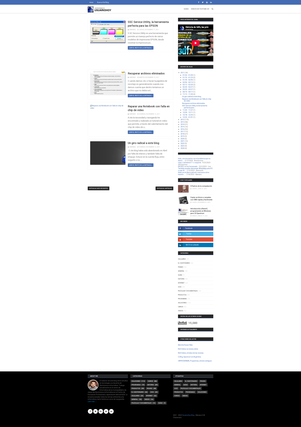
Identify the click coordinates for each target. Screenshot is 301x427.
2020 (183, 139)
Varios (180, 307)
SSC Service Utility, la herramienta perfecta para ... (194, 107)
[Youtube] (106, 411)
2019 (183, 136)
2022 (183, 143)
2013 (183, 122)
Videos (180, 311)
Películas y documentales (188, 291)
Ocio (179, 287)
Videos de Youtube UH (200, 9)
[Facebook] (90, 411)
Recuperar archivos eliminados (146, 73)
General (181, 271)
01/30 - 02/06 (188, 80)
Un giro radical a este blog (143, 143)
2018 (183, 134)
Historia (181, 279)
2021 (183, 141)
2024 (183, 148)
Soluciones (182, 303)
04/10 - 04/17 (188, 92)
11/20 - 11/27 (188, 110)
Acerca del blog (103, 2)
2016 (183, 129)
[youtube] (207, 2)
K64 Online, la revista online (188, 349)
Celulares (182, 259)
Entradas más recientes (98, 188)
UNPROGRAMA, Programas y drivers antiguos (195, 361)
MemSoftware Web (185, 345)
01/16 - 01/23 (188, 77)
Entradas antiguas (164, 188)
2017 (183, 131)
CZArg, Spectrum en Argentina (189, 357)
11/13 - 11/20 (188, 94)
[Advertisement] (130, 60)
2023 (183, 146)
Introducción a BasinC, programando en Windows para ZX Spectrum (200, 211)
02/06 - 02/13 (188, 82)
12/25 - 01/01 (188, 117)
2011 (183, 73)
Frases (180, 267)
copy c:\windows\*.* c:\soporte (189, 162)
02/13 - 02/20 (188, 85)
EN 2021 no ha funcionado (187, 166)
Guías (186, 9)
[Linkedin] (111, 411)
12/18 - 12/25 (188, 115)
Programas (182, 299)
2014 (183, 124)
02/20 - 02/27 (188, 87)
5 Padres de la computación (201, 186)
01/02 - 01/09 (188, 75)
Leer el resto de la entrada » (140, 48)
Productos (182, 295)
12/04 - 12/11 (188, 112)
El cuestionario (184, 263)
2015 (183, 127)
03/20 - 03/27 (188, 89)
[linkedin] (211, 2)
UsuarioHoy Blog (188, 415)
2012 (183, 119)
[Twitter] (95, 411)
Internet (181, 283)
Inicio (91, 2)
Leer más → (92, 401)
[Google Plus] (100, 411)
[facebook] (198, 2)
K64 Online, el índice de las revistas (191, 353)
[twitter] (202, 2)
